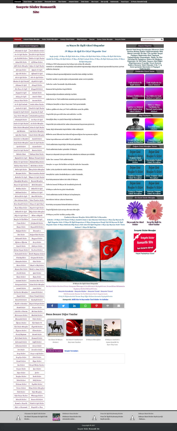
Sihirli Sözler (37, 357)
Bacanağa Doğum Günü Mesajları (154, 161)
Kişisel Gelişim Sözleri (37, 303)
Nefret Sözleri (37, 319)
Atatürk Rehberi (135, 129)
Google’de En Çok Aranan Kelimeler (135, 141)
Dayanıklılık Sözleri (37, 227)
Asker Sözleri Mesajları (50, 39)
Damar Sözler (21, 227)
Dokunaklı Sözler (21, 238)
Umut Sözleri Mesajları (37, 388)
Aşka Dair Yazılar (21, 135)
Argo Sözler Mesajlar (21, 116)
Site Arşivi (94, 2)
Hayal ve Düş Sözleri (37, 265)
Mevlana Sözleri (37, 311)
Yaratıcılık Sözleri (37, 399)
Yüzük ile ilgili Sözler (37, 403)
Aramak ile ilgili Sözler (21, 112)
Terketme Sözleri (21, 384)
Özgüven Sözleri (21, 330)
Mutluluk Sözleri (37, 315)
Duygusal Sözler (37, 238)
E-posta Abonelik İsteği (139, 2)
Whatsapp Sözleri (37, 395)
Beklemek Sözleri (21, 192)
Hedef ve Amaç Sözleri (37, 269)
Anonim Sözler (37, 100)
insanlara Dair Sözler (37, 280)
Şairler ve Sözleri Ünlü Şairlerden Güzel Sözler (135, 109)
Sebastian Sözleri (21, 346)
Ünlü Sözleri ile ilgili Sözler (135, 83)
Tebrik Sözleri (21, 380)
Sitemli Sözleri (21, 361)
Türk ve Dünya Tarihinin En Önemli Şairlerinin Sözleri (154, 108)
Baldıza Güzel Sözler (21, 166)
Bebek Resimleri (37, 185)
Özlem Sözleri (37, 330)
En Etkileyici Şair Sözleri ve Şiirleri (154, 97)
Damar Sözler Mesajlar (105, 39)
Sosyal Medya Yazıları (37, 365)
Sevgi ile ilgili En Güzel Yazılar (154, 223)
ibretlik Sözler (21, 273)
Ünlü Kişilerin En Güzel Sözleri (154, 83)
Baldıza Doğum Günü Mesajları (135, 176)
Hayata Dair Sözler (21, 269)
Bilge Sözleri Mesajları (37, 211)
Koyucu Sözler (37, 307)
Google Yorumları (71, 351)
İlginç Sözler (37, 277)
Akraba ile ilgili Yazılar (21, 81)
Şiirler (37, 373)
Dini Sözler (21, 235)
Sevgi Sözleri (21, 353)
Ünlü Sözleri (21, 392)
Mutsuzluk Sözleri (21, 319)
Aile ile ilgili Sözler (37, 77)
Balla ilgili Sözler (21, 169)
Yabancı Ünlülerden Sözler (135, 97)
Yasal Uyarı (125, 2)
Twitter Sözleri (21, 388)
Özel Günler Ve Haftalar (99, 299)
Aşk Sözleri (38, 2)
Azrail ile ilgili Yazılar (21, 150)
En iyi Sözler (37, 242)
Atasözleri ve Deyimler (21, 139)
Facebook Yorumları (54, 351)
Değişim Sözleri (21, 231)
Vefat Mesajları (37, 392)
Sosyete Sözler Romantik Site (36, 9)
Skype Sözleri (37, 361)
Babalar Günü (21, 154)
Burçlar (92, 39)
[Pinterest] (96, 305)
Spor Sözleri (37, 369)
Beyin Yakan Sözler (21, 208)
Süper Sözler (21, 373)
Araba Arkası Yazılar (37, 104)
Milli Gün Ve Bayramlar (81, 299)
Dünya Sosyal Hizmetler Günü (154, 141)
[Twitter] (63, 305)
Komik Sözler (21, 307)
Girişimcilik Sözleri (37, 258)
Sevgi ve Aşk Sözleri (36, 353)
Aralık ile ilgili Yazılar (37, 108)
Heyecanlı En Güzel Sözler (135, 223)
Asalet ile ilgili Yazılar (21, 123)
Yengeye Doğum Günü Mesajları (135, 192)
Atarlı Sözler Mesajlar (37, 135)
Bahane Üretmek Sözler (37, 158)
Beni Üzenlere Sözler (37, 200)
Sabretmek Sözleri (21, 342)
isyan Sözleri (37, 288)
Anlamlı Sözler (74, 2)
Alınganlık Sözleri (37, 89)
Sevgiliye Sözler (21, 357)
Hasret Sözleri (21, 265)
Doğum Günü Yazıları (37, 235)
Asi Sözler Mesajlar (37, 123)
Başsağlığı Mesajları (21, 181)
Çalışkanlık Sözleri (37, 223)
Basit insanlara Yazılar (37, 173)
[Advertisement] (125, 20)
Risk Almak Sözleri (21, 338)
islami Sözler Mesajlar (37, 284)
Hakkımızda (114, 2)
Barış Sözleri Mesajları (37, 169)
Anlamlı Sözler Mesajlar (31, 39)
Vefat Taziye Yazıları (21, 395)
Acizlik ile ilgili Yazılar (37, 54)
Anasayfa (17, 2)
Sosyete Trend (93, 291)
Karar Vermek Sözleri (37, 296)
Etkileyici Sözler (37, 246)
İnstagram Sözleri (21, 284)
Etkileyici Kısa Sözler (70, 413)
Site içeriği (104, 2)
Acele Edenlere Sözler (37, 51)
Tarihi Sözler (37, 376)
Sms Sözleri (21, 365)
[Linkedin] (74, 305)
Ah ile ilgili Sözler (21, 77)
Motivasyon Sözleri (21, 315)
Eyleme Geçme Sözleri (21, 250)
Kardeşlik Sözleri (37, 300)
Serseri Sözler (37, 346)
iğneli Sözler (37, 273)
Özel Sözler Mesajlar (21, 327)
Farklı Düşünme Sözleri (37, 254)
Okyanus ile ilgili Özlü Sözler (35, 413)
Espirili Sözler (21, 246)
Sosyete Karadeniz (66, 291)
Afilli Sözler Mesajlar (21, 66)
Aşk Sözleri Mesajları (37, 131)
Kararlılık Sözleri (21, 300)
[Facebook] (52, 305)
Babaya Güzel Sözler (37, 154)
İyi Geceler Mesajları (21, 292)
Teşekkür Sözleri (37, 384)
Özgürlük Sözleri (37, 327)
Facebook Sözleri (37, 250)
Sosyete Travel (107, 291)
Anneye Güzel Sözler (67, 39)
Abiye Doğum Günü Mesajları (154, 176)
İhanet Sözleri (21, 277)
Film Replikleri (21, 258)
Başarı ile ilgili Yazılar (37, 177)
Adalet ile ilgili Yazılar (37, 58)
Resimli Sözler (37, 334)
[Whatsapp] (85, 305)
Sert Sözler (21, 350)
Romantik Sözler (50, 2)
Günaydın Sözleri (21, 261)
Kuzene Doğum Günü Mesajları (154, 192)
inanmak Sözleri (21, 280)
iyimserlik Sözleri (37, 292)
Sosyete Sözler (80, 291)
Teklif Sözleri (37, 380)
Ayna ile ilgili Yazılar (37, 143)
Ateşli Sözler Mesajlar (21, 143)
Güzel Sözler (27, 2)
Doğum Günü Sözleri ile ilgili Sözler (135, 160)
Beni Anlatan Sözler (21, 200)
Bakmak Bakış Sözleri (37, 162)
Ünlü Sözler (85, 2)
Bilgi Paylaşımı (82, 39)
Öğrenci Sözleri (21, 323)
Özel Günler (62, 2)
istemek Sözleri (21, 288)
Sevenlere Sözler (37, 350)
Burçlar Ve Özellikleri (21, 219)
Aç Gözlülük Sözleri (21, 58)
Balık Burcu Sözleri (37, 166)
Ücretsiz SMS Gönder (154, 128)
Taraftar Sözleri (21, 376)
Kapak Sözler (21, 296)
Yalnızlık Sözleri (21, 399)
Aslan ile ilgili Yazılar (37, 127)
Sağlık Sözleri (37, 342)
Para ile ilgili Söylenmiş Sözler (111, 413)
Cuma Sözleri (21, 223)
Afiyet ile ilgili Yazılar (37, 66)
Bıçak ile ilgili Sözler (37, 208)
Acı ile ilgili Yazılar (21, 54)
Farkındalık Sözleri (21, 254)
